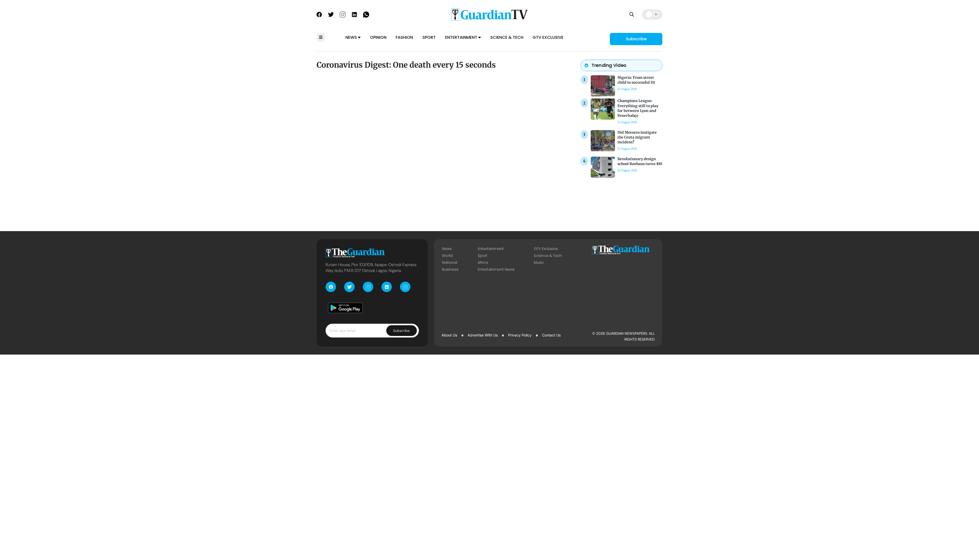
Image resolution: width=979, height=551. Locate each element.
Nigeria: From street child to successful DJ (636, 80)
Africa (483, 262)
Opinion (378, 37)
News (351, 37)
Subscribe (636, 39)
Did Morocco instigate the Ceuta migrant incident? (637, 137)
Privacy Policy (520, 335)
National (449, 262)
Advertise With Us (483, 335)
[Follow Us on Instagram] (342, 14)
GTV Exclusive (548, 37)
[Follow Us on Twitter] (331, 14)
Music (539, 262)
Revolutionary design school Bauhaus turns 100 (639, 161)
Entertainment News (496, 269)
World (447, 255)
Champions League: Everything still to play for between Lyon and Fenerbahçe (637, 108)
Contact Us (551, 335)
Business (450, 269)
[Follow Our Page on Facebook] (319, 14)
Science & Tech (506, 37)
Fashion (404, 37)
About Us (449, 335)
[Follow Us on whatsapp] (366, 14)
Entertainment (461, 37)
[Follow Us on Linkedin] (354, 14)
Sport (429, 37)
